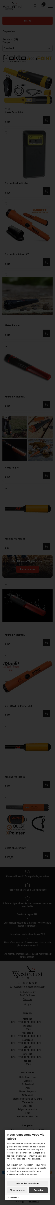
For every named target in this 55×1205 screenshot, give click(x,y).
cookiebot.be (15, 1198)
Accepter (38, 1190)
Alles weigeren (17, 1190)
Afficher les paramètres (27, 1183)
